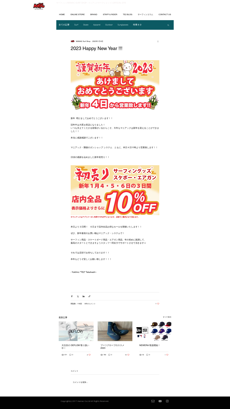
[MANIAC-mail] (153, 401)
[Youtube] (160, 401)
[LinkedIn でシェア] (83, 296)
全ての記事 (64, 25)
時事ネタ (137, 25)
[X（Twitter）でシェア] (78, 296)
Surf (76, 25)
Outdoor (109, 25)
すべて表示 (167, 317)
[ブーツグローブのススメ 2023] (115, 331)
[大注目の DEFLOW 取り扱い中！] (76, 331)
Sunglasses (123, 25)
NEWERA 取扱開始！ (149, 345)
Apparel (97, 25)
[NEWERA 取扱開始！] (153, 331)
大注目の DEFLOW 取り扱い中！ (75, 346)
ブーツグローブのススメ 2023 (112, 346)
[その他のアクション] (157, 41)
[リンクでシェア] (89, 296)
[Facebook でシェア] (72, 296)
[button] (145, 14)
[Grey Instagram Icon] (167, 401)
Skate (85, 25)
